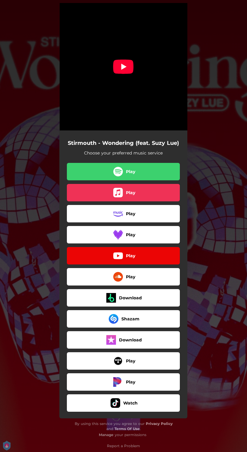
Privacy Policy (159, 423)
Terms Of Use (127, 428)
